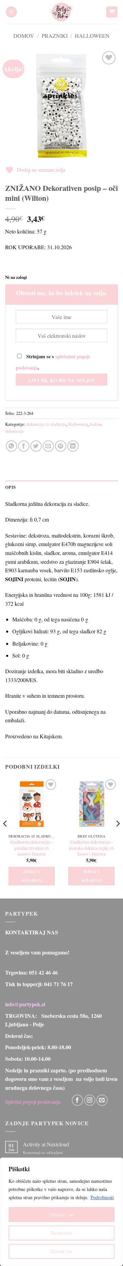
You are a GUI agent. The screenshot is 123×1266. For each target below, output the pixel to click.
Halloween (92, 35)
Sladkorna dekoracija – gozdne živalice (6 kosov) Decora (32, 848)
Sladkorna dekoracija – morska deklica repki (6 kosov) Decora (91, 848)
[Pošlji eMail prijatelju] (48, 446)
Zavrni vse (61, 1251)
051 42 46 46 (43, 972)
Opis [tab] (10, 487)
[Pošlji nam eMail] (102, 1100)
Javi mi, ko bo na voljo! (61, 380)
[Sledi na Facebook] (77, 1100)
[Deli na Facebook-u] (23, 446)
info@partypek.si (25, 1004)
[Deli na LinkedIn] (73, 446)
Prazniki (55, 35)
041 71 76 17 (58, 984)
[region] (61, 1212)
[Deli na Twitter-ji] (36, 446)
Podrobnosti (102, 1197)
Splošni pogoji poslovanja (32, 1101)
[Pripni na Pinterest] (60, 446)
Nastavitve (61, 1233)
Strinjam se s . (53, 362)
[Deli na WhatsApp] (11, 446)
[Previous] (5, 837)
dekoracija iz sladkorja (46, 424)
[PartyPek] (61, 12)
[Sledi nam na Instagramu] (89, 1100)
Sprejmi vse (61, 1214)
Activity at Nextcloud (46, 1144)
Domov (23, 35)
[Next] (117, 837)
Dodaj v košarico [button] (32, 876)
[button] (11, 12)
